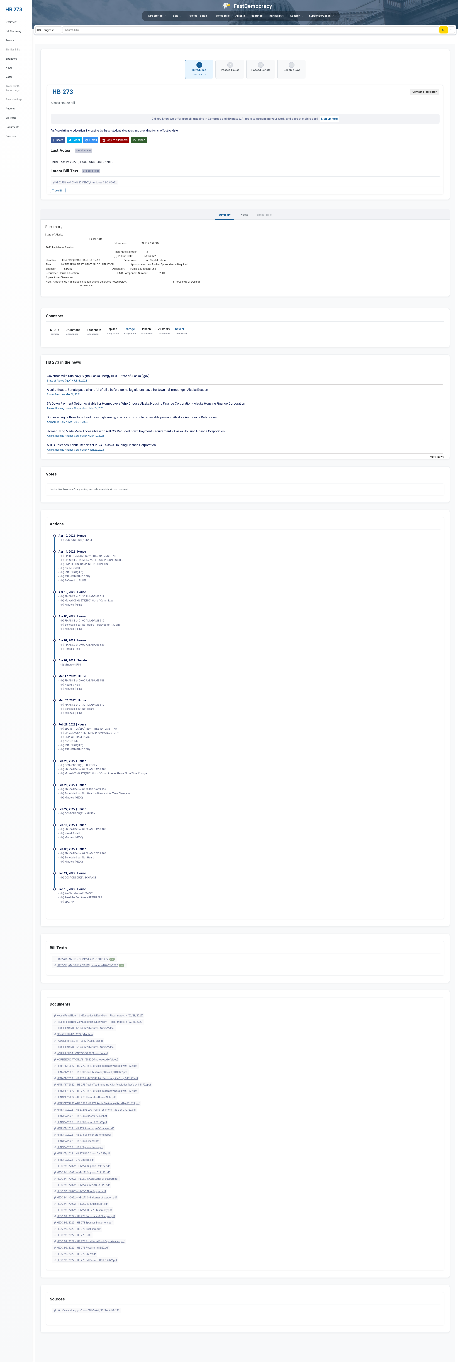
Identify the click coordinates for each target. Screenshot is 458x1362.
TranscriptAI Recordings (13, 88)
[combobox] (48, 29)
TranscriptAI (276, 15)
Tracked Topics (197, 15)
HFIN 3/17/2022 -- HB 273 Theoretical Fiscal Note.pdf (86, 1097)
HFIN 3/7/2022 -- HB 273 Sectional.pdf (78, 1141)
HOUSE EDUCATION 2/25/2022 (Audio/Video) (82, 1053)
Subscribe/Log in (320, 15)
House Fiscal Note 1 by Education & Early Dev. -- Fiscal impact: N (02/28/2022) (100, 1015)
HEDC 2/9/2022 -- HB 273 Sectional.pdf (79, 1228)
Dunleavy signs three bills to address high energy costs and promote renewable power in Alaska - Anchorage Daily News (132, 417)
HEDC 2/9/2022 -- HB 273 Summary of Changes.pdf (86, 1216)
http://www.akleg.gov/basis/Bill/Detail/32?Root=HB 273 (88, 1310)
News (9, 67)
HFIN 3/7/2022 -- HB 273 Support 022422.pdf (82, 1116)
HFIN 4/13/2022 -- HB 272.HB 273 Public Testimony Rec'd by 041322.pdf (97, 1065)
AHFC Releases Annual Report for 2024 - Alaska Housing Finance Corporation (101, 445)
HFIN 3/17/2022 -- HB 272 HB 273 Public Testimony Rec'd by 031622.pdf (97, 1090)
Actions (10, 108)
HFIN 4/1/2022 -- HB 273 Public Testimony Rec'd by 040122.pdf (92, 1072)
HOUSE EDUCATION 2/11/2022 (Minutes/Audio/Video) (87, 1059)
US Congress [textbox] (46, 30)
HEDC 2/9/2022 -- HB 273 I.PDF (74, 1235)
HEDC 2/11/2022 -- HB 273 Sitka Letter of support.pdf (87, 1197)
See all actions (83, 150)
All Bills (240, 15)
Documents (12, 127)
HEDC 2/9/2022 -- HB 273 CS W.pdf (76, 1253)
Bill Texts (11, 117)
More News (437, 456)
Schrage (129, 329)
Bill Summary (13, 31)
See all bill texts (91, 171)
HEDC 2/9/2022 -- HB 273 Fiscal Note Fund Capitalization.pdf (91, 1241)
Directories (155, 15)
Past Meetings (14, 99)
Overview (11, 22)
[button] (451, 29)
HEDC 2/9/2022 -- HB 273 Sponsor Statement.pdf (85, 1222)
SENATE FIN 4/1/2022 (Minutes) (75, 1034)
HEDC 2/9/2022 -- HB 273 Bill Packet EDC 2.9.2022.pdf (87, 1260)
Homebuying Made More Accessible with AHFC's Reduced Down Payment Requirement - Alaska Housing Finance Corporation (136, 431)
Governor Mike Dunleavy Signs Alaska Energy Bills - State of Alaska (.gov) (98, 376)
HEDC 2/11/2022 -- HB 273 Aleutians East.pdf (82, 1203)
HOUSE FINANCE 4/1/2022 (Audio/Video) (80, 1040)
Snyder (179, 329)
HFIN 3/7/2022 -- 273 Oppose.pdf (75, 1159)
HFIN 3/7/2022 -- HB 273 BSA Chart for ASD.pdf (83, 1153)
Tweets (10, 40)
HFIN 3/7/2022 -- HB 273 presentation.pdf (80, 1147)
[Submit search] (443, 29)
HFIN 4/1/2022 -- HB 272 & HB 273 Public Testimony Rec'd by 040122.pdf (97, 1078)
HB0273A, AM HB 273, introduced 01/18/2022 (85, 959)
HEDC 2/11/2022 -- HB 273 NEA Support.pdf (81, 1191)
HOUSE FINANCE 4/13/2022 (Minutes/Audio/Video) (85, 1028)
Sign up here (329, 118)
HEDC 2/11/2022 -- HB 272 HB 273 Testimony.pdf (84, 1210)
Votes (9, 77)
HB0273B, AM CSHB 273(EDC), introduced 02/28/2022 (86, 182)
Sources (11, 136)
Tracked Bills (221, 15)
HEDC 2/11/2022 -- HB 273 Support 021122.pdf (83, 1166)
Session (295, 15)
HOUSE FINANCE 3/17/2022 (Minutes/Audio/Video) (85, 1047)
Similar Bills (13, 49)
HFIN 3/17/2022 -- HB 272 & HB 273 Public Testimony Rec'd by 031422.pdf (98, 1103)
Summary (224, 214)
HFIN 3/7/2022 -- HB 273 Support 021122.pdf (82, 1122)
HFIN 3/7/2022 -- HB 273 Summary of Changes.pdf (85, 1128)
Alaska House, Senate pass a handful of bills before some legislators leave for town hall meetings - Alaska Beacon (127, 390)
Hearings (256, 15)
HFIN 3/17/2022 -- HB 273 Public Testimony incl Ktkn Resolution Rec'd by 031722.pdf (104, 1084)
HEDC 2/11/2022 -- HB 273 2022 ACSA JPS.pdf (83, 1185)
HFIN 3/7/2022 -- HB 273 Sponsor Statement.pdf (84, 1134)
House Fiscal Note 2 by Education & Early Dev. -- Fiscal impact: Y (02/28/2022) (100, 1021)
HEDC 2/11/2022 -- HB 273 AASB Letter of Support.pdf (87, 1178)
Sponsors (11, 58)
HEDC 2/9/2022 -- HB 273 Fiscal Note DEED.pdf (83, 1247)
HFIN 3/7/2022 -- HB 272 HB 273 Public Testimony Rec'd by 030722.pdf (96, 1109)
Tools (174, 15)
